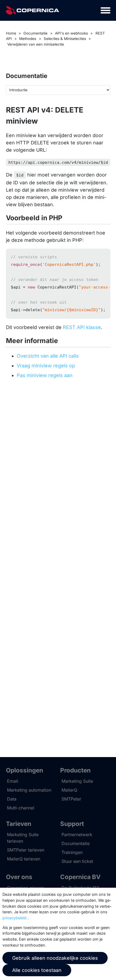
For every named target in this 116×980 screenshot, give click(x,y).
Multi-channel (20, 808)
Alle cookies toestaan (37, 970)
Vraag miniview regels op (46, 365)
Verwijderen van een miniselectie (35, 44)
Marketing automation (29, 790)
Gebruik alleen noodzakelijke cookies (55, 958)
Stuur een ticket (77, 861)
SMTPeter (71, 799)
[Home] (32, 10)
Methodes (27, 38)
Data (11, 799)
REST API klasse (82, 327)
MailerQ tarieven (23, 859)
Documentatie (35, 33)
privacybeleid (14, 917)
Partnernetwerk (77, 834)
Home (11, 33)
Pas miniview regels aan (45, 375)
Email (12, 781)
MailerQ (69, 790)
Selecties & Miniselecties (65, 38)
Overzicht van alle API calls (48, 356)
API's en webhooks (71, 33)
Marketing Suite (77, 781)
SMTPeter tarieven (25, 850)
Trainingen (72, 852)
